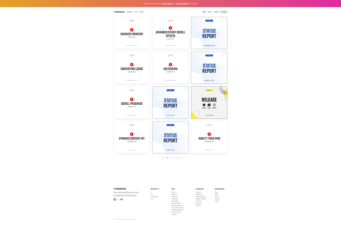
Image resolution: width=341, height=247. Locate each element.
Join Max (174, 214)
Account (198, 192)
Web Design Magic (177, 210)
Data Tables (167, 3)
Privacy (133, 219)
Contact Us (199, 194)
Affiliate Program (201, 199)
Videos (217, 201)
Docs (216, 194)
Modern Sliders (176, 203)
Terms (127, 219)
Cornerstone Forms (177, 205)
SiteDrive (174, 194)
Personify (174, 197)
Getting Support (201, 197)
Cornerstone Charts (177, 208)
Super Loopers (176, 212)
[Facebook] (115, 199)
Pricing (141, 12)
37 (176, 158)
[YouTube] (121, 199)
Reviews (198, 203)
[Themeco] (120, 189)
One (152, 199)
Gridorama (174, 199)
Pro (152, 194)
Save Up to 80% (182, 3)
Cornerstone (154, 197)
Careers (198, 205)
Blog (216, 192)
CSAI (172, 192)
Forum (217, 197)
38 (178, 158)
